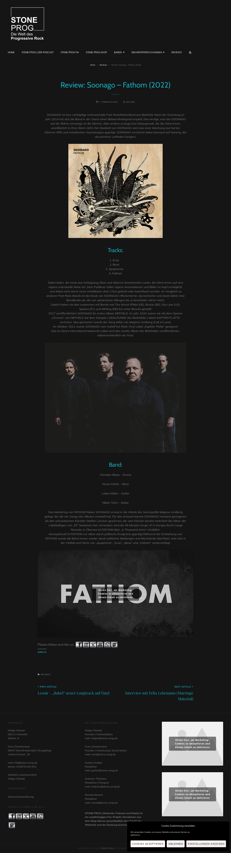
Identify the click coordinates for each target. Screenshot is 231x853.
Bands (118, 52)
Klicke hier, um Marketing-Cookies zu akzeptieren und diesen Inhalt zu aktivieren (115, 594)
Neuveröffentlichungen (147, 52)
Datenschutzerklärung (21, 796)
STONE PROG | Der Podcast (38, 52)
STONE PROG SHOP (96, 52)
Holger (130, 102)
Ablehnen (175, 843)
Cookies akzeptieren (148, 843)
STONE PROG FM (70, 52)
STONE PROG (107, 848)
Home (11, 52)
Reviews (176, 52)
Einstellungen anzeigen (206, 843)
